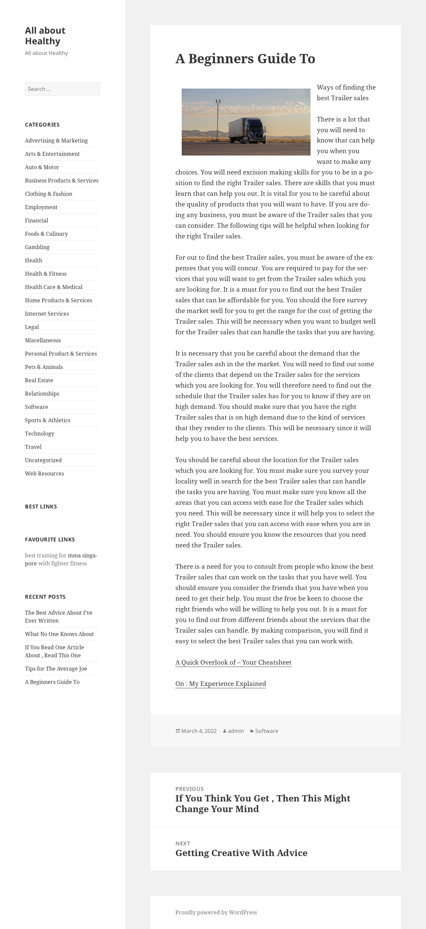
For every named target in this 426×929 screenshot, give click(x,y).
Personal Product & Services (61, 353)
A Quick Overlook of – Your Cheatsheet (233, 662)
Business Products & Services (62, 180)
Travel (33, 447)
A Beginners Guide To (52, 682)
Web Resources (44, 473)
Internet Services (47, 313)
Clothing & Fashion (48, 193)
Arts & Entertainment (52, 153)
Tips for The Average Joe (56, 668)
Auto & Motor (42, 167)
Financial (36, 220)
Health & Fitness (46, 273)
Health (33, 260)
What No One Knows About (59, 634)
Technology (39, 433)
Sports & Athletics (47, 420)
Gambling (37, 247)
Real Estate (39, 380)
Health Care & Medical (54, 287)
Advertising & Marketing (56, 140)
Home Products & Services (58, 300)
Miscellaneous (43, 340)
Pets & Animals (44, 367)
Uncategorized (43, 460)
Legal (32, 327)
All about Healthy (45, 35)
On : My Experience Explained (220, 683)
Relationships (42, 393)
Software (36, 407)
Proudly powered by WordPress (216, 912)
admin (236, 731)
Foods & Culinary (46, 233)
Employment (41, 207)
